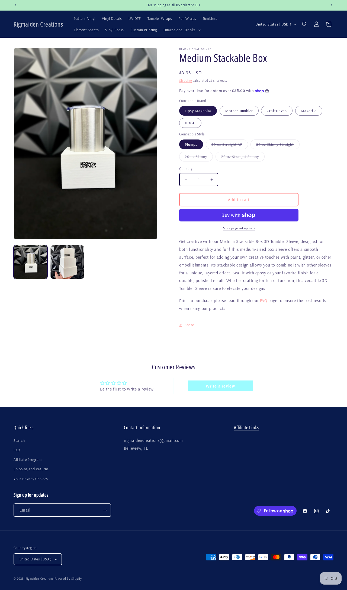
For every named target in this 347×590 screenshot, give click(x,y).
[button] (181, 30)
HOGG (190, 122)
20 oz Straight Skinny (243, 157)
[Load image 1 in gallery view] (30, 262)
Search (19, 440)
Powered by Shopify (68, 579)
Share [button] (189, 324)
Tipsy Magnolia (198, 110)
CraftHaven (277, 110)
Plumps (191, 144)
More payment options (239, 228)
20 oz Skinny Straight (278, 145)
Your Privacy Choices (31, 478)
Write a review (220, 386)
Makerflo (309, 110)
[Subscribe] (105, 510)
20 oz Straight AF (229, 145)
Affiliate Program (27, 459)
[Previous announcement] (15, 5)
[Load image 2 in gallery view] (67, 262)
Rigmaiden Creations (39, 579)
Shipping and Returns (31, 469)
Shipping (185, 80)
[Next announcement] (332, 5)
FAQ (263, 300)
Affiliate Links (246, 427)
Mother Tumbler (239, 110)
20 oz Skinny (199, 157)
